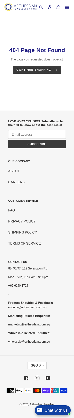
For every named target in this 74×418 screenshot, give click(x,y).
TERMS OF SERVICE (24, 243)
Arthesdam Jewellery (42, 404)
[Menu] (67, 6)
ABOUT (14, 171)
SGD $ (36, 365)
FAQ (11, 210)
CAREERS (16, 182)
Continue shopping (33, 69)
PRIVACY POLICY (22, 221)
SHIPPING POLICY (22, 232)
